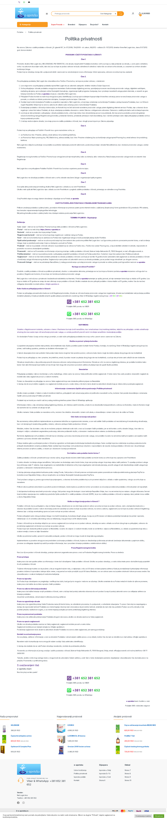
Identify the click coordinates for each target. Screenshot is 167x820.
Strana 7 (128, 770)
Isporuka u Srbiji (105, 770)
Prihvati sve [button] (159, 816)
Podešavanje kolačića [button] (143, 816)
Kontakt (105, 24)
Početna (20, 32)
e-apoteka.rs (23, 811)
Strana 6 (102, 780)
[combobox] (75, 13)
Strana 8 (128, 773)
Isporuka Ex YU (104, 773)
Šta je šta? (94, 24)
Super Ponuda (56, 24)
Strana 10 (128, 780)
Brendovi (71, 24)
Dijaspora (83, 24)
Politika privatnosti (80, 773)
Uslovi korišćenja (80, 770)
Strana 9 (128, 777)
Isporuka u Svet (105, 777)
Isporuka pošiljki (80, 777)
